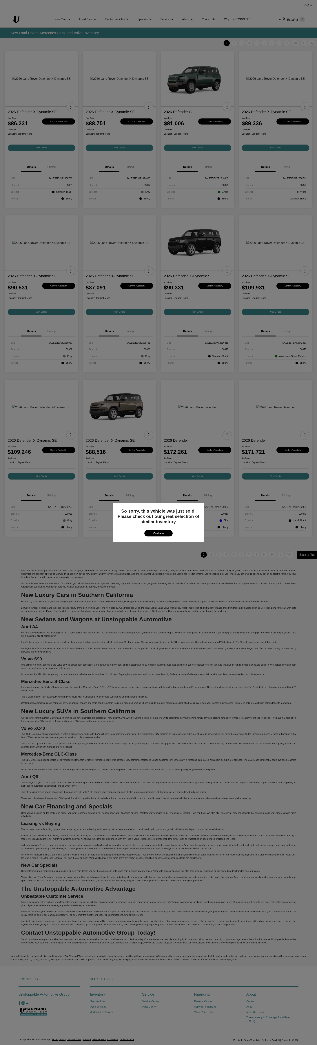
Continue (158, 533)
